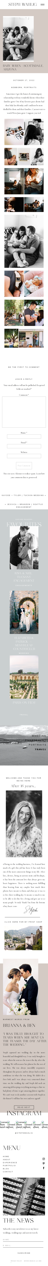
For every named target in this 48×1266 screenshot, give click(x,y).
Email (24, 442)
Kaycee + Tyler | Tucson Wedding (23, 495)
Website (24, 452)
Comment (24, 395)
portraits (30, 87)
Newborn (16, 87)
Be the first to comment (24, 367)
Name (24, 433)
